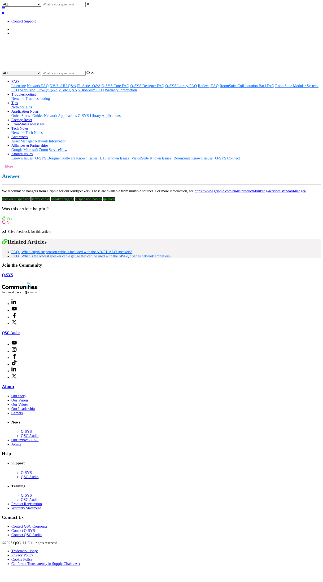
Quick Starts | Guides (27, 116)
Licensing (18, 86)
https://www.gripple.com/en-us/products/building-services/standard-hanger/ (250, 191)
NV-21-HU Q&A (63, 86)
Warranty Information (121, 90)
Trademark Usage (24, 551)
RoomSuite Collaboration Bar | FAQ (247, 86)
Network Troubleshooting (30, 99)
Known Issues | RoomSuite (170, 158)
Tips (14, 103)
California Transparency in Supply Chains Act (45, 564)
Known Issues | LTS (91, 158)
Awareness (19, 137)
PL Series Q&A (88, 86)
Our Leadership (23, 409)
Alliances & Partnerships (29, 145)
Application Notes (25, 111)
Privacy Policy (22, 555)
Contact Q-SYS (23, 531)
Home (16, 29)
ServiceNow (58, 150)
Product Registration (26, 504)
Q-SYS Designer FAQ (147, 86)
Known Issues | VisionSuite (128, 158)
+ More (7, 166)
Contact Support (23, 21)
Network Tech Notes (27, 133)
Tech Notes (19, 128)
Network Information (50, 141)
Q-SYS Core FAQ (115, 86)
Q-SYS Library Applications (99, 116)
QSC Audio (11, 333)
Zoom (43, 150)
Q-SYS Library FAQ (181, 86)
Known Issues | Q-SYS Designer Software (43, 158)
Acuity (16, 444)
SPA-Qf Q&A (47, 90)
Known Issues (22, 154)
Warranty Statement (26, 508)
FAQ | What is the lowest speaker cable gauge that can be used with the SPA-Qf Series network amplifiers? (91, 256)
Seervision (27, 90)
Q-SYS (7, 275)
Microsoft (30, 150)
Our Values (19, 404)
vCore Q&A (68, 90)
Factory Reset (21, 120)
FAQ (15, 33)
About (8, 386)
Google (16, 150)
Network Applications (60, 116)
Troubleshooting (23, 94)
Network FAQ (38, 86)
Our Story (18, 396)
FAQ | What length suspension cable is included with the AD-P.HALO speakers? (71, 252)
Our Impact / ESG (25, 440)
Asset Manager (22, 141)
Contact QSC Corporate (29, 526)
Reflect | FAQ (208, 86)
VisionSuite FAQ (91, 90)
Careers (17, 413)
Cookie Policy (22, 559)
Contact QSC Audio (26, 535)
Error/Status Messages (27, 124)
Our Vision (19, 400)
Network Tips (21, 107)
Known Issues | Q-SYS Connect (215, 158)
